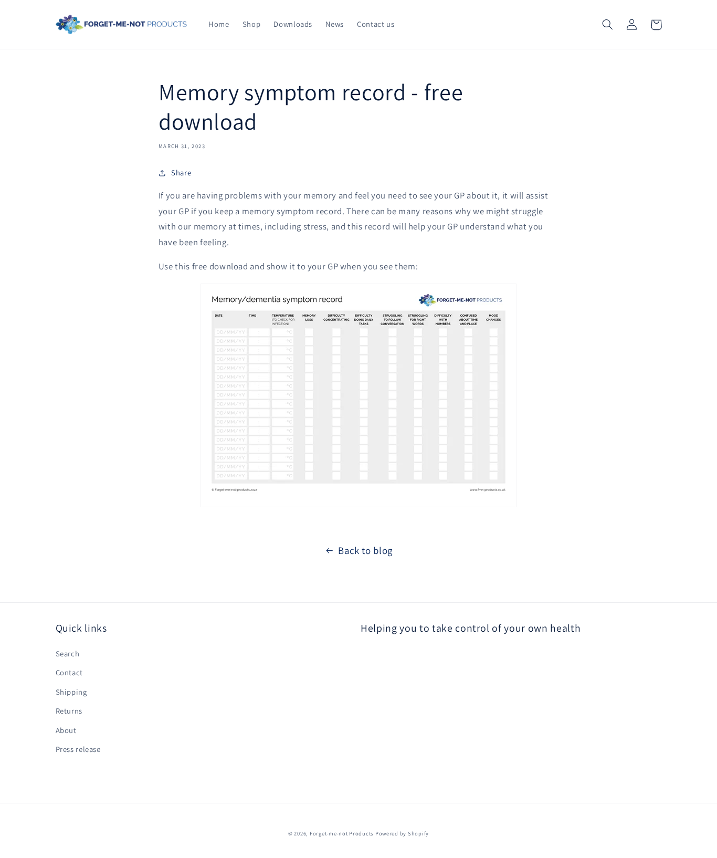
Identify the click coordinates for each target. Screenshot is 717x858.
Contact (69, 672)
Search (68, 653)
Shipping (71, 692)
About (66, 730)
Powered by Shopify (402, 833)
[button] (608, 25)
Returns (69, 711)
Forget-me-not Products (341, 833)
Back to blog (365, 550)
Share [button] (181, 172)
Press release (78, 749)
